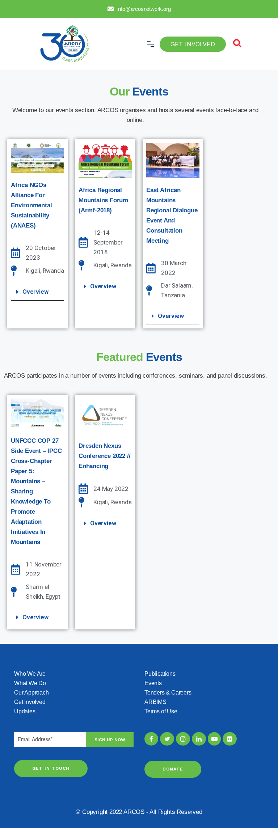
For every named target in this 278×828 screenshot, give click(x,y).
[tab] (37, 292)
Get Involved (30, 702)
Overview (35, 291)
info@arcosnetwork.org (144, 9)
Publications (160, 674)
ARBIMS (155, 702)
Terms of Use (160, 711)
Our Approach (31, 692)
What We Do (30, 683)
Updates (24, 711)
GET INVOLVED (192, 44)
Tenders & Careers (167, 692)
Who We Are (30, 674)
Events (153, 683)
